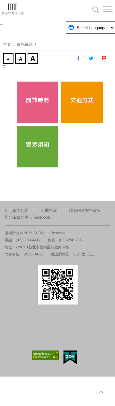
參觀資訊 (25, 44)
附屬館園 (49, 210)
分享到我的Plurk (104, 58)
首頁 (7, 44)
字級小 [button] (9, 59)
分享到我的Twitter (91, 58)
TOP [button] (101, 392)
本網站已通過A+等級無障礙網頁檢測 (45, 355)
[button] (102, 9)
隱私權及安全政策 (85, 210)
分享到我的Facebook (78, 58)
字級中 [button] (21, 59)
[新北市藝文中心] (37, 9)
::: (1, 25)
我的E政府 (70, 357)
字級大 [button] (33, 59)
